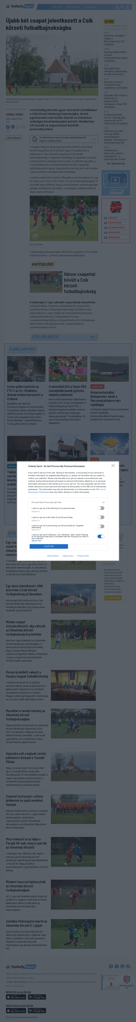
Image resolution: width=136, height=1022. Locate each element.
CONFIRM (49, 546)
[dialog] (68, 511)
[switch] (100, 508)
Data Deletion (53, 556)
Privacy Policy (83, 556)
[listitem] (68, 502)
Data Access (68, 556)
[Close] (113, 466)
